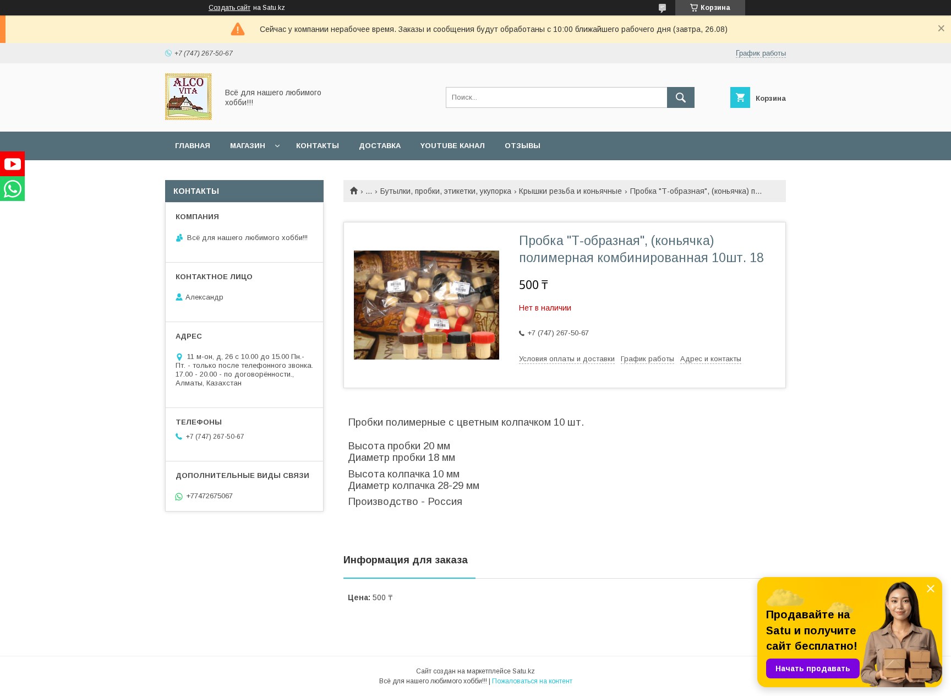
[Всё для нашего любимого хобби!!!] (188, 117)
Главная (192, 146)
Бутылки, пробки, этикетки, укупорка (445, 191)
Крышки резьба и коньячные (570, 191)
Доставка (380, 146)
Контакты (317, 146)
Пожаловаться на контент (532, 681)
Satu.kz (523, 671)
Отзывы (522, 146)
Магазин (247, 146)
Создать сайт (229, 8)
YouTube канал (452, 146)
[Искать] (681, 97)
